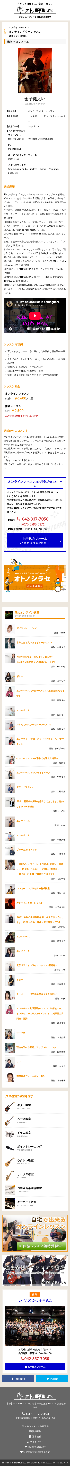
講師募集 (36, 1431)
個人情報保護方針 (36, 1446)
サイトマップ (36, 1441)
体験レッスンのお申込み (36, 1426)
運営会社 (36, 1436)
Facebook (19, 1378)
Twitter (53, 1378)
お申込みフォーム (35, 540)
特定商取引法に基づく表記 (36, 1451)
